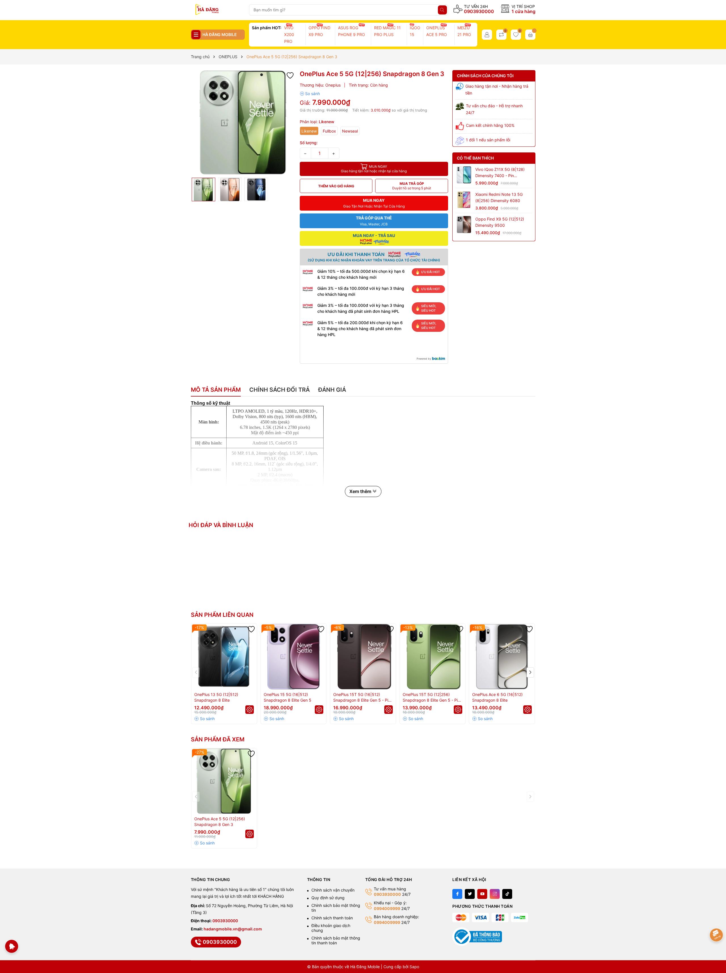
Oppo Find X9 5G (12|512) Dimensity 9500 (499, 222)
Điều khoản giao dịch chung (330, 928)
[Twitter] (470, 894)
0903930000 (479, 11)
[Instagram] (495, 894)
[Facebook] (457, 894)
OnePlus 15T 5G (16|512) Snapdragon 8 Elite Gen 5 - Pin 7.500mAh (362, 697)
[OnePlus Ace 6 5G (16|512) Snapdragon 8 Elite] (502, 656)
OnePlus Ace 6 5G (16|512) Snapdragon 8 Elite (497, 697)
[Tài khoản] (487, 35)
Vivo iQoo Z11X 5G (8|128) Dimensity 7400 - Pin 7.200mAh (500, 173)
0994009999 (387, 908)
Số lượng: (309, 142)
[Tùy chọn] (249, 709)
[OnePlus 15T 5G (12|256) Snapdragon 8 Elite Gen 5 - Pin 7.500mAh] (432, 656)
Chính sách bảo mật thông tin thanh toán (335, 940)
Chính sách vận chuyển (332, 890)
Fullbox (329, 131)
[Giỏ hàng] (530, 35)
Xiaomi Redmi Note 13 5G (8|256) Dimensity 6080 (499, 197)
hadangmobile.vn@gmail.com (233, 928)
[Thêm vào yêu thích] (290, 74)
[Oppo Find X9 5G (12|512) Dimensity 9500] (463, 224)
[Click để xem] (243, 122)
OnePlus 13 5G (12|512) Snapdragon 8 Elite (216, 697)
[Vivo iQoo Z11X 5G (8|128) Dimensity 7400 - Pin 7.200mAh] (463, 174)
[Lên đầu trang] (717, 917)
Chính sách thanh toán (332, 917)
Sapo (414, 966)
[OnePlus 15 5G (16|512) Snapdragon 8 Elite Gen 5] (293, 656)
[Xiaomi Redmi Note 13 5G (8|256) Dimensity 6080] (463, 199)
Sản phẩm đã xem (217, 739)
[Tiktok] (507, 894)
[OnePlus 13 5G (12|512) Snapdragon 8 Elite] (224, 656)
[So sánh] (310, 93)
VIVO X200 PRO (289, 34)
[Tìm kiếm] (442, 9)
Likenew (309, 131)
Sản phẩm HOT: (266, 27)
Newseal (350, 131)
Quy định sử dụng (328, 897)
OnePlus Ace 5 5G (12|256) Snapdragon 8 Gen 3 (219, 821)
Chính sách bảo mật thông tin (335, 908)
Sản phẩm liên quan (222, 614)
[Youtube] (482, 894)
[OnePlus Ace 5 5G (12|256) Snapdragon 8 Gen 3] (224, 781)
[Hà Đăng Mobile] (217, 9)
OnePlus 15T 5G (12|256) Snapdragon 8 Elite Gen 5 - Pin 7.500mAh (431, 697)
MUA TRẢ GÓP (411, 185)
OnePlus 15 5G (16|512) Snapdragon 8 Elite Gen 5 (287, 697)
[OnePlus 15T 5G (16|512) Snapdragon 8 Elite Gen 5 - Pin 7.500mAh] (363, 656)
